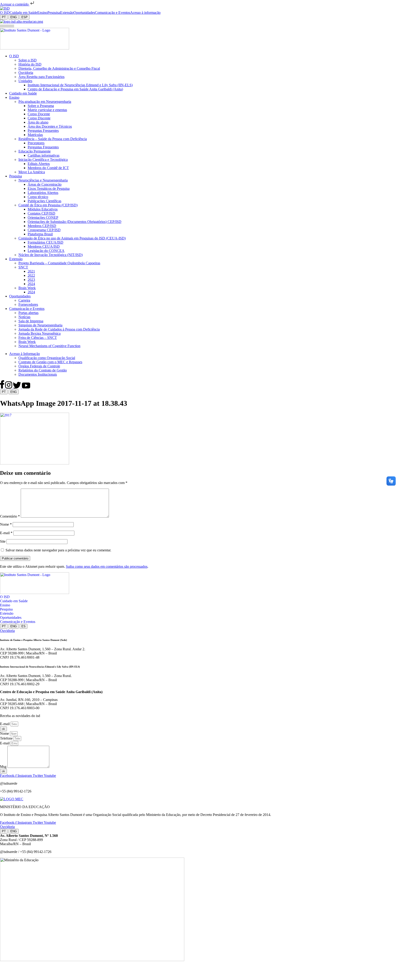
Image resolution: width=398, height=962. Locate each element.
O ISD (5, 597)
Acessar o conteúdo (14, 4)
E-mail (6, 533)
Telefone (7, 738)
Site (3, 541)
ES (23, 626)
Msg (3, 767)
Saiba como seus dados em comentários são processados (106, 566)
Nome (6, 524)
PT (4, 17)
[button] (7, 26)
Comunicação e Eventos (17, 622)
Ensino (5, 605)
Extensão (6, 613)
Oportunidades (10, 617)
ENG (13, 17)
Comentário (10, 516)
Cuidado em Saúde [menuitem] (23, 12)
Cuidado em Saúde (14, 601)
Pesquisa (6, 609)
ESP (24, 17)
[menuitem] (5, 13)
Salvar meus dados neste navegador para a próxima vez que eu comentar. (58, 550)
